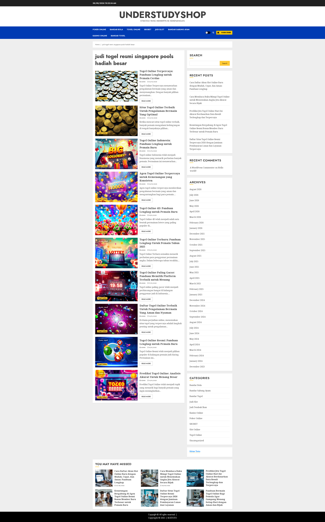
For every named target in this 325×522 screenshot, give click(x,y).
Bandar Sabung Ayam (178, 29)
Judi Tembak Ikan (198, 407)
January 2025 (196, 294)
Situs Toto (195, 451)
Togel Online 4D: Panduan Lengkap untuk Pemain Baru (158, 209)
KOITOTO (172, 517)
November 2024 (197, 305)
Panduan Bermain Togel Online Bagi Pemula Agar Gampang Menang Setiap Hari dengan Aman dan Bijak (216, 497)
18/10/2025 (153, 250)
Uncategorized (197, 440)
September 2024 (197, 316)
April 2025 (195, 278)
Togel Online (133, 29)
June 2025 (194, 266)
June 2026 (194, 200)
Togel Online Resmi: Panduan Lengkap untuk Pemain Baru (159, 342)
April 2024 (195, 344)
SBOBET (147, 29)
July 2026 (194, 195)
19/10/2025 (152, 215)
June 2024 (194, 333)
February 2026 (197, 222)
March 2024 (195, 350)
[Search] (213, 32)
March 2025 (195, 283)
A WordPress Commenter (202, 167)
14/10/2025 (153, 380)
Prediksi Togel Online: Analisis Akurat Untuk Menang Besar (160, 375)
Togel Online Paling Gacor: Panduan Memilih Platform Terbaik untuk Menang (158, 276)
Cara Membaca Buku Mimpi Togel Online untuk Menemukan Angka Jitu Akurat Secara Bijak (210, 100)
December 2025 (197, 233)
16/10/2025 (153, 316)
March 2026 (195, 217)
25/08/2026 (166, 486)
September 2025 (197, 250)
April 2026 (195, 211)
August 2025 (195, 255)
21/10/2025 (153, 151)
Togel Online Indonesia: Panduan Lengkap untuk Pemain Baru (156, 144)
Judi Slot (159, 29)
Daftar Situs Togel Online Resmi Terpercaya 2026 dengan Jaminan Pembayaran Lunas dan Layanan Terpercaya (170, 499)
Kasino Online (100, 35)
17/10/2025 (152, 283)
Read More (146, 101)
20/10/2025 (153, 184)
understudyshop (162, 14)
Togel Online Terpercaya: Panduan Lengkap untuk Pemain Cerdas (156, 74)
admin (143, 82)
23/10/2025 (153, 82)
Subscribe (226, 32)
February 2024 (197, 355)
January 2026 (196, 228)
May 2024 (194, 338)
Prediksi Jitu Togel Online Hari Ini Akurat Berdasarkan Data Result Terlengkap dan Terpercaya (206, 114)
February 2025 (197, 289)
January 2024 (196, 361)
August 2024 (195, 322)
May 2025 (194, 272)
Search (196, 55)
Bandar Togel (118, 35)
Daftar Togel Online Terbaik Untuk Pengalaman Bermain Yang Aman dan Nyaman (158, 309)
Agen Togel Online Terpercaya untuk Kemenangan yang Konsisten (160, 177)
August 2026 (195, 189)
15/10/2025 (152, 347)
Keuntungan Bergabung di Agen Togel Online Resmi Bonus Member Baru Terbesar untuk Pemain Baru (208, 128)
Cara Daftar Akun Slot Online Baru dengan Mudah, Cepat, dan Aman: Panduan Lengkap (206, 85)
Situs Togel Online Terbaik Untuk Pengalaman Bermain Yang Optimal (158, 111)
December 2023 (197, 366)
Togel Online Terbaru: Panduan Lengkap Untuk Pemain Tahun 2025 (160, 243)
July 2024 (194, 327)
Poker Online (99, 29)
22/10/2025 (153, 118)
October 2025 (196, 244)
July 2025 (194, 261)
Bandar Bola (116, 29)
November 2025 (197, 239)
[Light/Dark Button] (207, 32)
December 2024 (197, 300)
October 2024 (196, 311)
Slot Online (195, 429)
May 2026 (194, 206)
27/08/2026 (120, 486)
